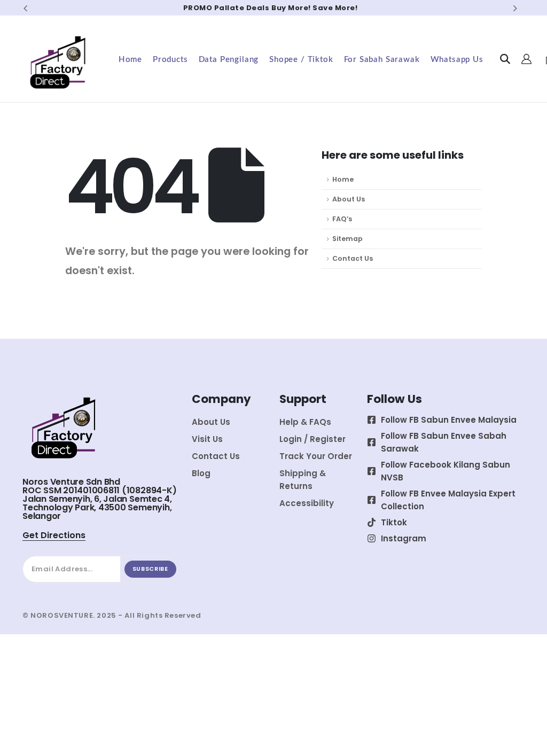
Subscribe (150, 568)
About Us (348, 199)
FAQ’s (342, 218)
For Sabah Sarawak (382, 60)
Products (170, 60)
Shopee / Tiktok (301, 60)
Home (130, 60)
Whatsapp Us (457, 60)
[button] (25, 8)
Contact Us (352, 258)
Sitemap (347, 238)
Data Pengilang (229, 60)
